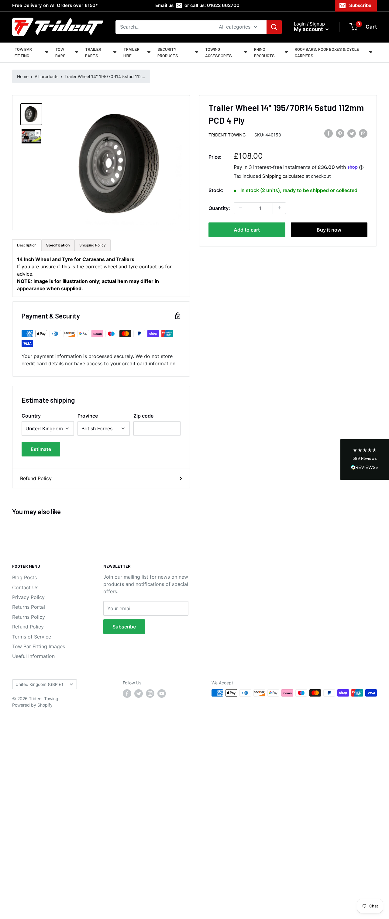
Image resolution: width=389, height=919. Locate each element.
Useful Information (33, 656)
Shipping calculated (283, 176)
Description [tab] (26, 245)
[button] (364, 459)
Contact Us (25, 587)
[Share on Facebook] (328, 133)
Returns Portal (28, 607)
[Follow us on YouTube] (161, 693)
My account (309, 29)
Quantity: (219, 208)
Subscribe (360, 5)
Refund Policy (36, 478)
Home (23, 76)
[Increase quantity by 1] (279, 207)
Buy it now (329, 229)
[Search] (274, 27)
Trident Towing (227, 134)
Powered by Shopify (32, 704)
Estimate (41, 449)
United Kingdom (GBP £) (39, 684)
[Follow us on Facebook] (127, 693)
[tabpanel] (101, 274)
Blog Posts (24, 577)
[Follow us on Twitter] (138, 693)
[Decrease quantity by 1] (240, 207)
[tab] (57, 245)
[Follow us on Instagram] (150, 693)
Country (31, 416)
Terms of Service (31, 637)
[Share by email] (363, 133)
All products (46, 76)
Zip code (143, 416)
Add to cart (247, 229)
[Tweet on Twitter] (351, 133)
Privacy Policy (28, 597)
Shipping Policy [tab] (92, 245)
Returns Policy (28, 617)
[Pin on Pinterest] (340, 133)
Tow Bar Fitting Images (38, 646)
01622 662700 (223, 5)
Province (87, 416)
